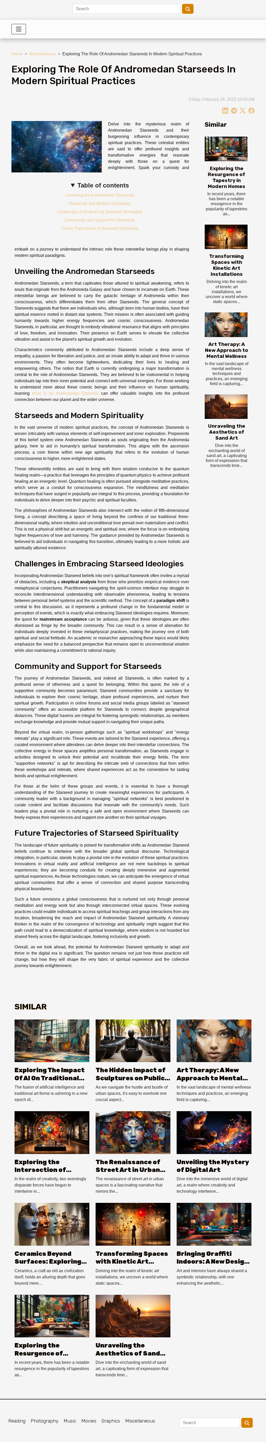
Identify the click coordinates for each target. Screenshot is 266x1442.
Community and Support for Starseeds (100, 220)
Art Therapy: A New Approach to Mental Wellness (226, 350)
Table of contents (103, 185)
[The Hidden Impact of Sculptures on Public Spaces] (133, 1040)
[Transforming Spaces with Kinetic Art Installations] (226, 237)
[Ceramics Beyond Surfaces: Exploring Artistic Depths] (52, 1224)
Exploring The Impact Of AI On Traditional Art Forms (50, 1078)
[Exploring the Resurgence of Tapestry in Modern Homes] (226, 149)
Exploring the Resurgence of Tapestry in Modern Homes (226, 177)
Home (17, 54)
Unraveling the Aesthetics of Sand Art (226, 432)
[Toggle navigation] (18, 29)
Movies (88, 1421)
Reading (16, 1421)
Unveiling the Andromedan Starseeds (99, 195)
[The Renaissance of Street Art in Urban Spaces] (133, 1132)
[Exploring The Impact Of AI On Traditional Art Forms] (52, 1040)
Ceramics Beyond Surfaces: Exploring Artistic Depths (48, 1261)
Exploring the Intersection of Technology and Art (47, 1170)
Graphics (111, 1421)
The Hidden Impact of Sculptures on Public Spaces (130, 1078)
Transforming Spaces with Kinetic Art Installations (226, 265)
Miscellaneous (42, 54)
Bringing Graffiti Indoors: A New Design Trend (212, 1261)
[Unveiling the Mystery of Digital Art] (214, 1132)
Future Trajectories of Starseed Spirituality (99, 228)
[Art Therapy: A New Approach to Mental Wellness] (226, 324)
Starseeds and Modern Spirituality (100, 203)
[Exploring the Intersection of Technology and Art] (52, 1132)
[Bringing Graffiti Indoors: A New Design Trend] (214, 1224)
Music (70, 1421)
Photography (44, 1421)
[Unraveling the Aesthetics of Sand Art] (226, 406)
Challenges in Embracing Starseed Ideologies (99, 212)
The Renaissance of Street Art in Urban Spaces (128, 1170)
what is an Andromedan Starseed (65, 393)
